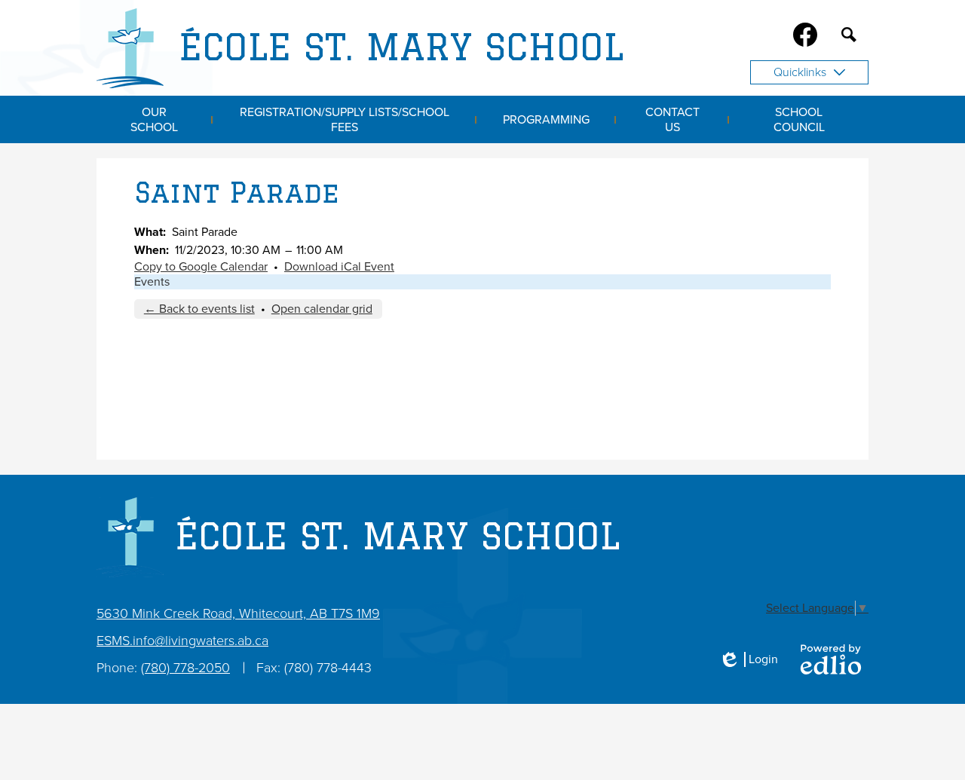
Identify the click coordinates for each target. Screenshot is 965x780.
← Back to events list (199, 309)
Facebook (805, 35)
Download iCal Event (339, 266)
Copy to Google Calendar (201, 266)
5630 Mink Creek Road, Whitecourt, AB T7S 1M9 (238, 613)
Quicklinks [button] (800, 72)
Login (748, 659)
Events (152, 281)
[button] (154, 119)
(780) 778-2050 (185, 667)
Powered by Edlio (830, 659)
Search (848, 34)
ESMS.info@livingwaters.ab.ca (182, 640)
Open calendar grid (321, 309)
